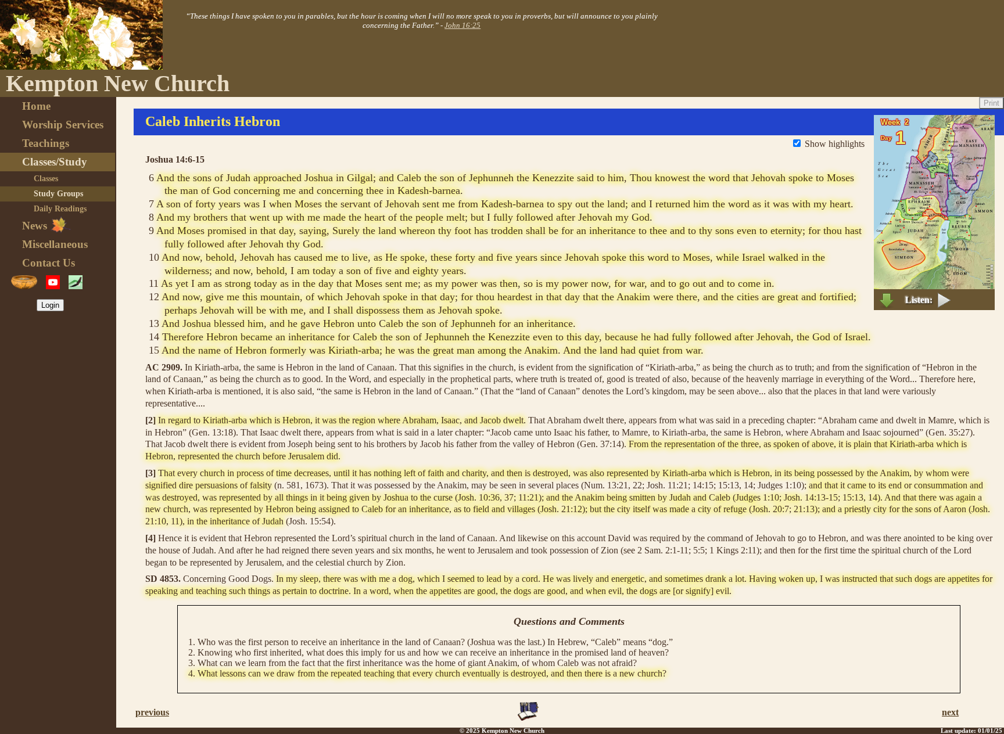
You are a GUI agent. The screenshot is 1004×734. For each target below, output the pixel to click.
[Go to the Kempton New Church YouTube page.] (53, 282)
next (950, 712)
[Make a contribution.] (24, 282)
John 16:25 (462, 25)
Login (50, 305)
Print (991, 103)
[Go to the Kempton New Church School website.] (76, 282)
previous (152, 712)
